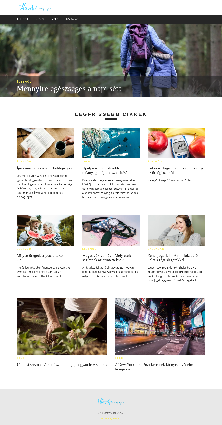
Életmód (24, 81)
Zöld (86, 161)
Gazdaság (156, 249)
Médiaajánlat (111, 418)
